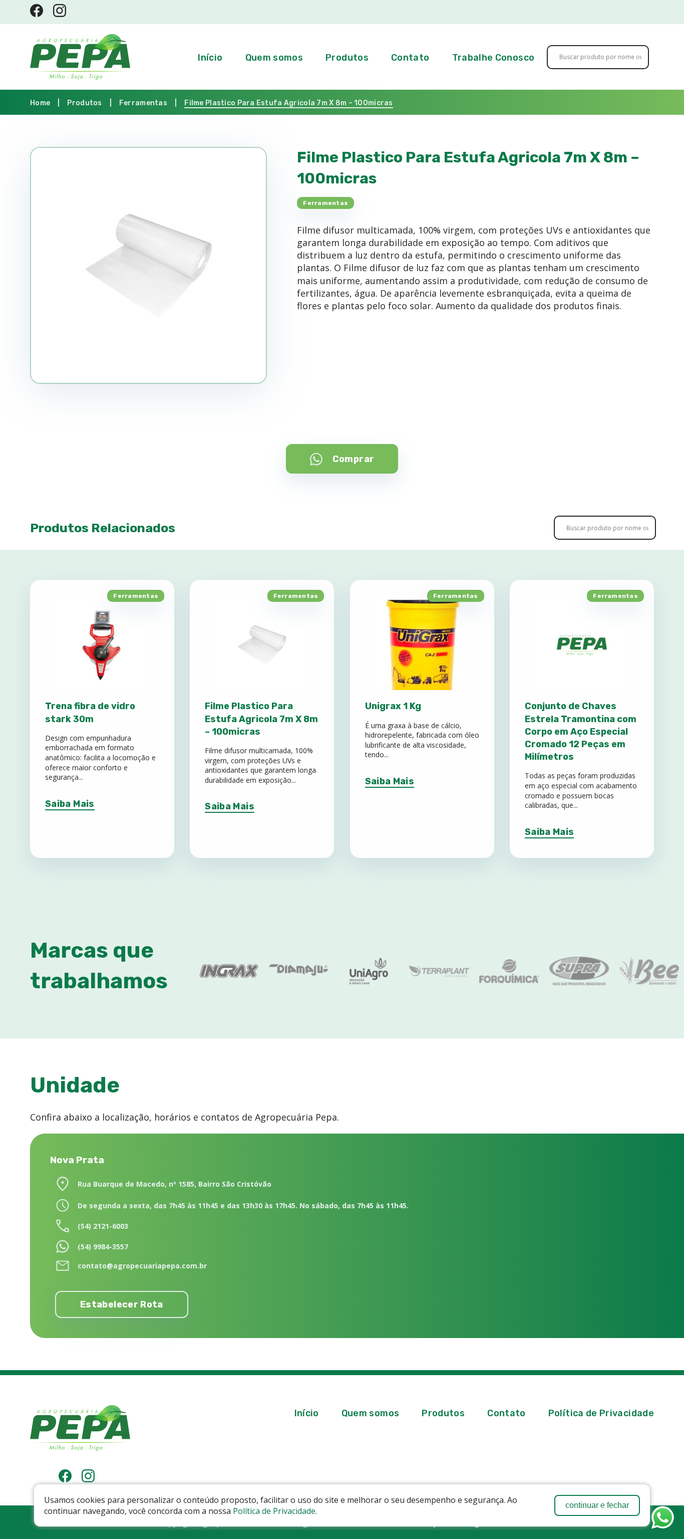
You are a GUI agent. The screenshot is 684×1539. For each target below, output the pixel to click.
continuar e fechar (597, 1505)
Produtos (347, 57)
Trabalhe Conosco (493, 57)
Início (210, 57)
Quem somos (274, 57)
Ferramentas (143, 103)
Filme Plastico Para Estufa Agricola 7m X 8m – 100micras (288, 103)
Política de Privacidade (274, 1510)
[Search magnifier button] (631, 57)
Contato (410, 57)
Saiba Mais (70, 803)
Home (40, 103)
